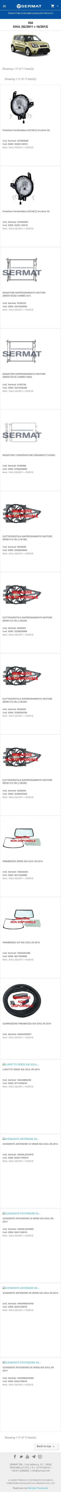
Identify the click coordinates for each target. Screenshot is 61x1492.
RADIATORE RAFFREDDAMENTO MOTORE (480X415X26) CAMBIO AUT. (24, 294)
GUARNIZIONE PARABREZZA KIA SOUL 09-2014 (27, 1023)
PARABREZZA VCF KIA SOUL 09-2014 (21, 942)
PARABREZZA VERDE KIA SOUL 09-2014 (23, 861)
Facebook (15, 1456)
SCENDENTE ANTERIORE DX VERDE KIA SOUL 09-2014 (30, 1292)
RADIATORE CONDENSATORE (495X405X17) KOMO (29, 455)
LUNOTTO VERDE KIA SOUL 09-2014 (21, 1069)
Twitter (21, 1456)
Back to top (46, 1447)
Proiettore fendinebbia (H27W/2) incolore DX (26, 130)
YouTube (27, 1456)
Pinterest (34, 1456)
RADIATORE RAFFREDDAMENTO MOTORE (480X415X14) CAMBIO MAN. (24, 375)
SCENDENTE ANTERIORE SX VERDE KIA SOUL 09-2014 (30, 1143)
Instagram (40, 1456)
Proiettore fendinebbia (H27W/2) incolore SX (26, 211)
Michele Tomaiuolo (38, 1488)
